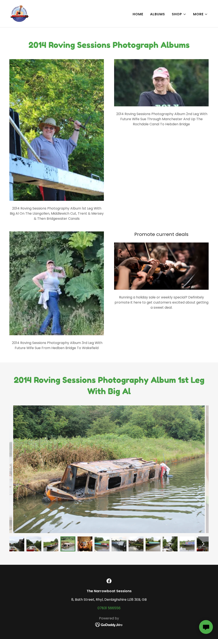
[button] (179, 14)
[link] (19, 13)
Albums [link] (157, 14)
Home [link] (138, 14)
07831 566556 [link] (109, 608)
